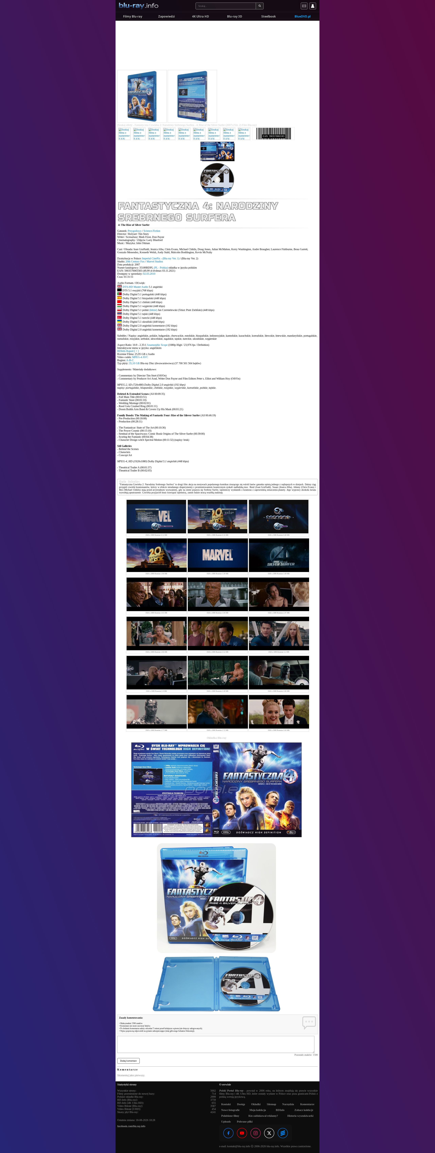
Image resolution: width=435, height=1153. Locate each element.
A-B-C (130, 360)
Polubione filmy (230, 1115)
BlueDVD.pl (302, 16)
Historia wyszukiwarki (300, 1115)
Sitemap (271, 1104)
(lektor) (153, 310)
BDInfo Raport (128, 351)
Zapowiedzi (166, 16)
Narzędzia (288, 1104)
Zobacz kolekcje (303, 1110)
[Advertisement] (217, 46)
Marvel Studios (155, 261)
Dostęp (241, 1104)
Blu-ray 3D (234, 16)
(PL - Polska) (161, 267)
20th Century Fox (135, 261)
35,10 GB (134, 363)
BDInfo (280, 1110)
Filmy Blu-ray (132, 16)
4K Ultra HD (200, 16)
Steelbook (268, 16)
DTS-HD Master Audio (135, 286)
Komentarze (307, 1104)
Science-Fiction (152, 230)
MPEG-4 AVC (140, 357)
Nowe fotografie (230, 1110)
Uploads (226, 1121)
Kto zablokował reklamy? (263, 1115)
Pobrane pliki (245, 1121)
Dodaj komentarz (128, 1061)
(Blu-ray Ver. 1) (170, 258)
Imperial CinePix (151, 258)
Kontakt (226, 1104)
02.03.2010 (149, 273)
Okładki (255, 1104)
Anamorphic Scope (157, 344)
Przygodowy (135, 230)
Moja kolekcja (257, 1110)
